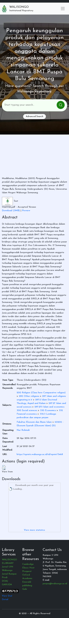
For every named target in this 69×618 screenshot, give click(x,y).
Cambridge (28, 564)
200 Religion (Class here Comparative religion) (41, 392)
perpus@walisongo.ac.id (55, 583)
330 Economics (48, 410)
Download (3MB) (11, 210)
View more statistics (34, 530)
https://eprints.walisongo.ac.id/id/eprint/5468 (40, 454)
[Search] (61, 105)
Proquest (27, 571)
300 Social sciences (27, 410)
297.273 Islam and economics (49, 407)
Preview (26, 210)
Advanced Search (34, 116)
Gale (24, 589)
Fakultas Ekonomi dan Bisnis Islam (34, 422)
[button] (4, 467)
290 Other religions (29, 396)
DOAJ (5, 581)
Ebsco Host (28, 568)
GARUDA (7, 584)
